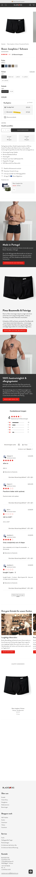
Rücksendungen (5, 843)
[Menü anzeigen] (2, 5)
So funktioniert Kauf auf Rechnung (9, 848)
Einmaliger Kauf (10, 107)
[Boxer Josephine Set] (6, 187)
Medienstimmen (5, 805)
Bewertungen (4, 807)
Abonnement (13, 112)
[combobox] (25, 449)
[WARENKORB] (33, 5)
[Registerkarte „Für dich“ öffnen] (31, 872)
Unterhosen (4, 822)
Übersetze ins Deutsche (11, 472)
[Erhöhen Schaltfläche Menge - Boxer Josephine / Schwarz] (8, 130)
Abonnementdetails (11, 117)
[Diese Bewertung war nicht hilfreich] (31, 477)
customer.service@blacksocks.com (9, 873)
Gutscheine (4, 827)
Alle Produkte (4, 817)
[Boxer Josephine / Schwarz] (18, 687)
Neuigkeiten (4, 802)
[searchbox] (10, 444)
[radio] (5, 107)
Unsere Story (4, 800)
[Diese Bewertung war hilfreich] (28, 477)
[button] (6, 5)
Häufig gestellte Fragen (7, 840)
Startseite (3, 44)
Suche (2, 838)
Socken (3, 820)
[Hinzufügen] (14, 189)
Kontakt (3, 797)
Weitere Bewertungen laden (18, 595)
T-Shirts (3, 825)
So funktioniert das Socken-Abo (9, 845)
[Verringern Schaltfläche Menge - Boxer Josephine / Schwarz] (3, 130)
